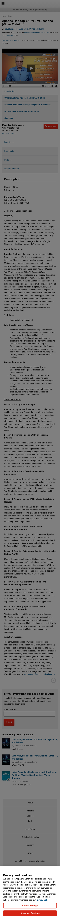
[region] (30, 892)
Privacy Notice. (43, 900)
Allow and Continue (30, 913)
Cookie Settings (30, 905)
